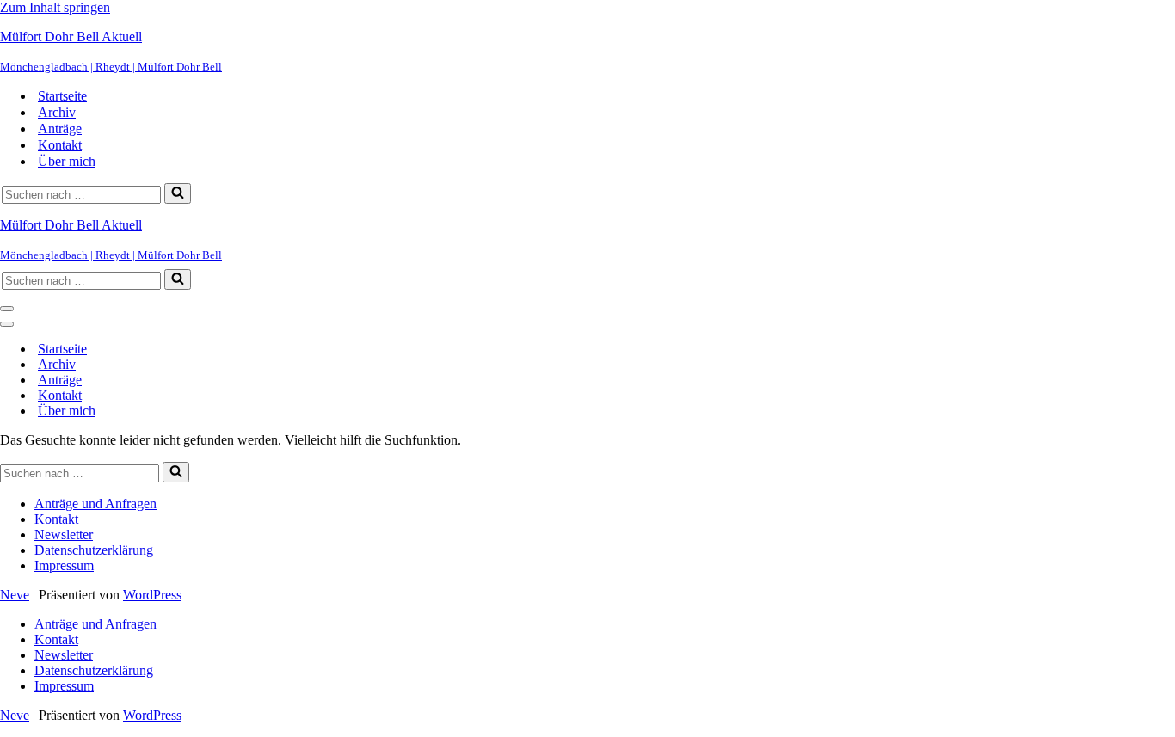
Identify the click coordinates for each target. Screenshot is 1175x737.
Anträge (60, 128)
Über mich (66, 161)
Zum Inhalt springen (55, 7)
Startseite (62, 96)
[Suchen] (177, 193)
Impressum (64, 565)
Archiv (57, 112)
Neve (14, 594)
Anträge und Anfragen (95, 503)
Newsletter (63, 534)
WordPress (152, 594)
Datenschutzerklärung (93, 550)
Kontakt (60, 145)
